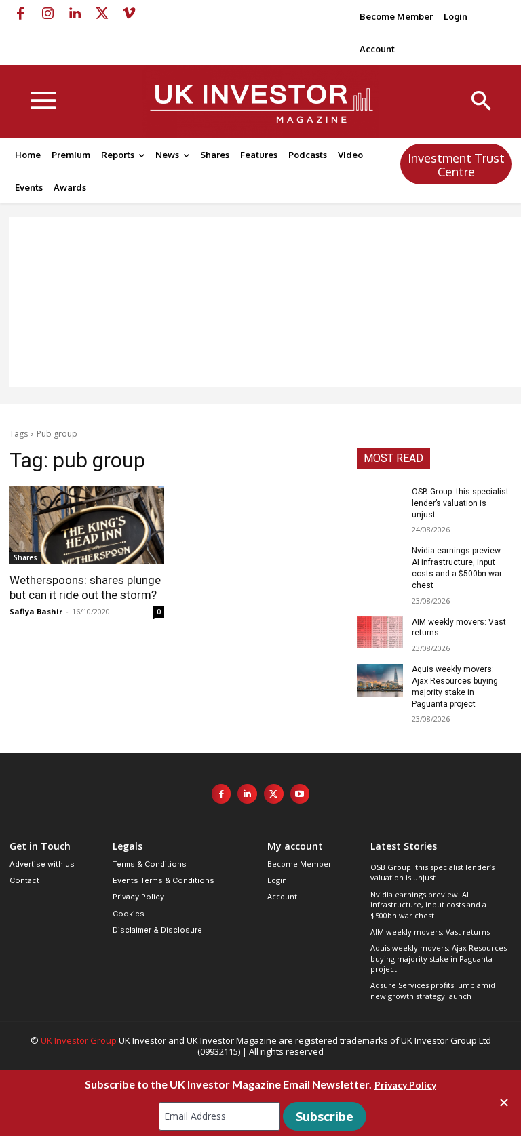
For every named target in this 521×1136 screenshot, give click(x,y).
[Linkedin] (74, 13)
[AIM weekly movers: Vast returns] (380, 632)
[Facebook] (20, 13)
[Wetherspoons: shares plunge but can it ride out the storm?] (86, 525)
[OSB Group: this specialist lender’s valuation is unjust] (380, 502)
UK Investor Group (79, 1040)
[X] (101, 13)
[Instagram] (47, 13)
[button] (481, 102)
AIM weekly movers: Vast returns (430, 931)
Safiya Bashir (35, 611)
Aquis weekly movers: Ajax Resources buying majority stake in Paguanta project (438, 958)
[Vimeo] (128, 13)
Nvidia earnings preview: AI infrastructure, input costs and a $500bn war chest (428, 904)
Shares (25, 557)
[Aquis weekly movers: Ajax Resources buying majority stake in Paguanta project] (380, 680)
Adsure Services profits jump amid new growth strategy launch (432, 990)
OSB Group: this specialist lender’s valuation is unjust (460, 503)
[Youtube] (300, 794)
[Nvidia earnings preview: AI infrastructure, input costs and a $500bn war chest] (380, 561)
